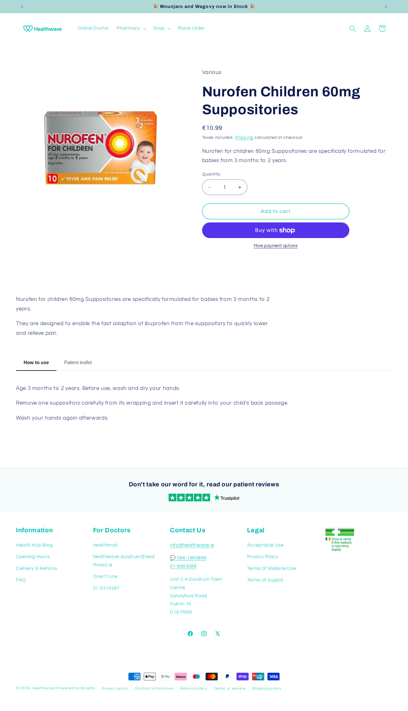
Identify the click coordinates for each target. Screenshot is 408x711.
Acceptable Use (265, 545)
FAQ (21, 580)
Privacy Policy (262, 556)
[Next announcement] (386, 6)
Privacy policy (115, 688)
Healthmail (105, 545)
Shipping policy (266, 688)
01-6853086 (183, 566)
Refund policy (193, 688)
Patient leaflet (78, 362)
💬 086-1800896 (188, 558)
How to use (36, 362)
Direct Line (105, 576)
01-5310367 (106, 588)
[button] (131, 28)
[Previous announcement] (22, 6)
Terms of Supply (265, 580)
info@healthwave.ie (192, 545)
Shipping (244, 138)
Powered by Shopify (75, 688)
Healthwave (44, 688)
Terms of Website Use (271, 568)
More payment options (276, 246)
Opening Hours (32, 556)
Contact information (154, 688)
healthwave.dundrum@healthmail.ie (124, 560)
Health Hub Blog (34, 545)
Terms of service (230, 688)
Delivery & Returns (36, 568)
